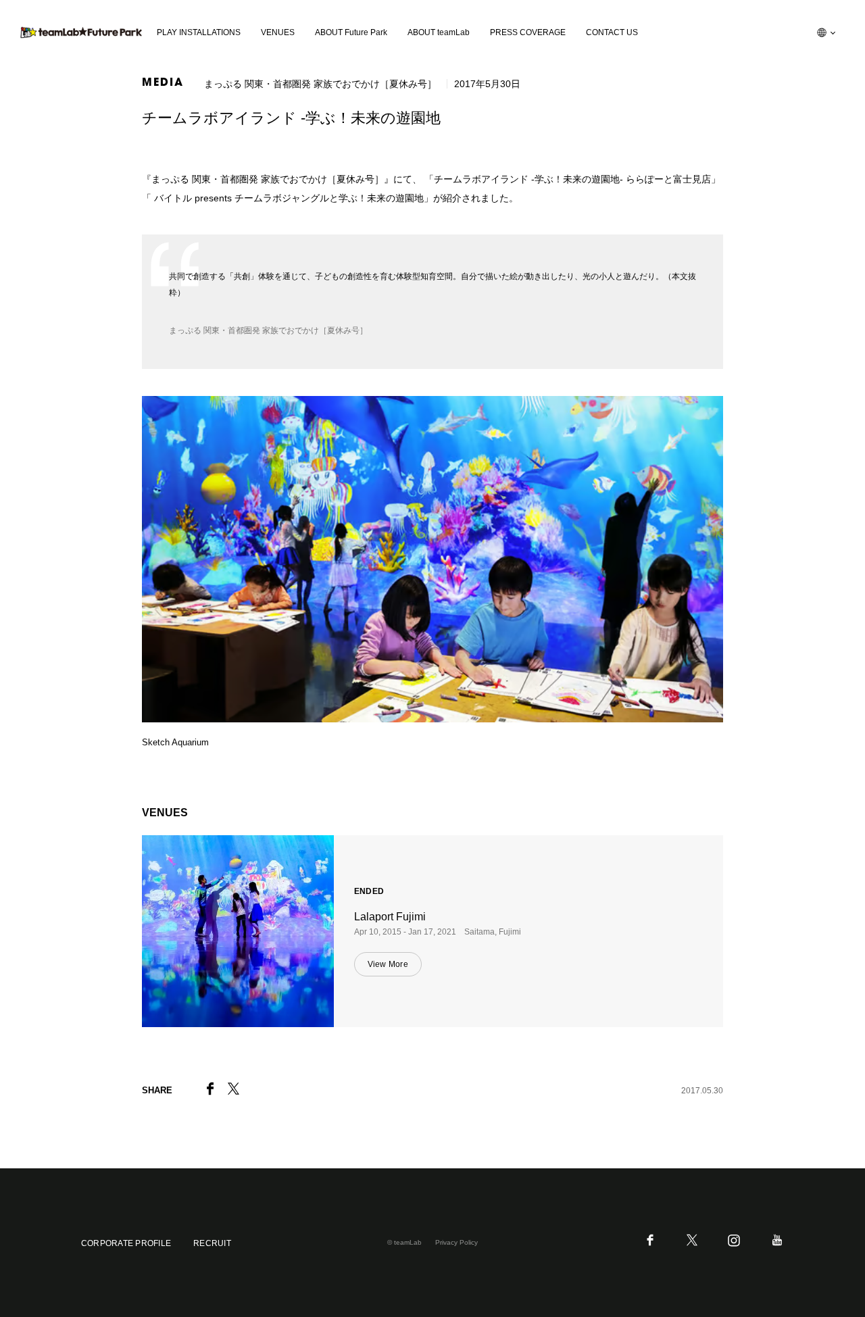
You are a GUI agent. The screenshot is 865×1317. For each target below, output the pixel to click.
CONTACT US (612, 32)
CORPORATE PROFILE (126, 1243)
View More (388, 964)
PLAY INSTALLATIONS (199, 32)
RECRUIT (212, 1243)
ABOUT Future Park (351, 32)
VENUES (278, 32)
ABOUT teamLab (438, 32)
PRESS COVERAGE (528, 32)
